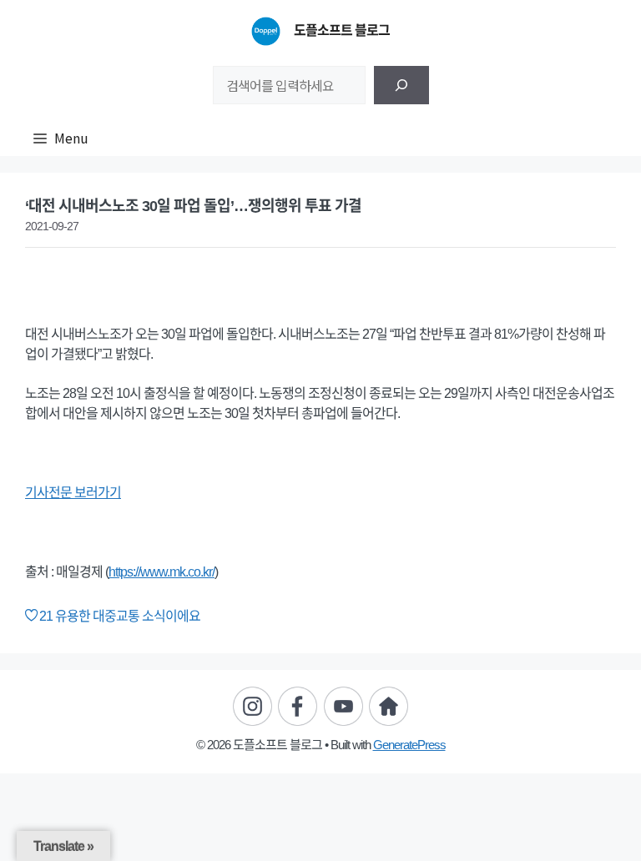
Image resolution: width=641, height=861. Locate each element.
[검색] (401, 85)
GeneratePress (409, 745)
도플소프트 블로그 (342, 30)
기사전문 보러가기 (73, 493)
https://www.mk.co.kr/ (162, 572)
